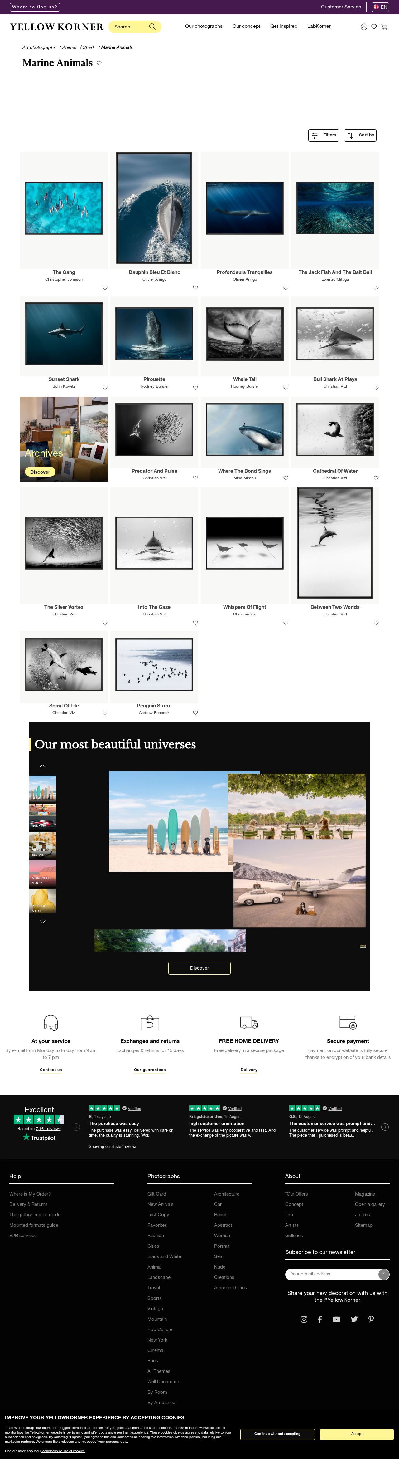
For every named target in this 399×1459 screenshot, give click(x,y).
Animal (154, 1267)
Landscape (159, 1277)
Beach (220, 1215)
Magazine (365, 1194)
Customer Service (341, 7)
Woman (222, 1236)
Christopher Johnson (64, 280)
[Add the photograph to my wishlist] (105, 288)
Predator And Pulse (154, 471)
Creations (224, 1277)
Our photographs (204, 26)
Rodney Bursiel (154, 387)
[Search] (152, 27)
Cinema (155, 1351)
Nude (219, 1267)
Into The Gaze (154, 607)
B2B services (23, 1236)
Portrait (222, 1246)
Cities (153, 1246)
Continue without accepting (277, 1434)
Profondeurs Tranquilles (245, 273)
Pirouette (154, 380)
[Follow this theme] (99, 64)
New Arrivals (160, 1204)
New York (157, 1340)
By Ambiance (161, 1403)
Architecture (226, 1194)
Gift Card (156, 1194)
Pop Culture (159, 1330)
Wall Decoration (163, 1382)
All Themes (159, 1371)
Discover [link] (199, 968)
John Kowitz (64, 387)
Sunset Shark (64, 380)
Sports (154, 1298)
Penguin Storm (154, 706)
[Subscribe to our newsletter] (384, 1274)
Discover (40, 472)
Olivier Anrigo (154, 280)
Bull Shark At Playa (335, 380)
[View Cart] (384, 27)
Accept (356, 1434)
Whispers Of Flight (244, 607)
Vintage (155, 1309)
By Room (157, 1392)
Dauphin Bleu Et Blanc (154, 273)
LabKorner (319, 26)
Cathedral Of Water (335, 471)
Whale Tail (245, 380)
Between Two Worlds (335, 607)
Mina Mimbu (244, 479)
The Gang (64, 273)
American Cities (230, 1288)
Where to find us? (35, 7)
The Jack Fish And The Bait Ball (335, 273)
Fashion (155, 1236)
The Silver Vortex (64, 607)
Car (218, 1204)
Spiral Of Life (64, 706)
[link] (56, 26)
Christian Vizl (335, 387)
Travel (153, 1288)
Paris (152, 1361)
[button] (42, 918)
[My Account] (364, 27)
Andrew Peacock (154, 713)
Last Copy (158, 1215)
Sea (218, 1257)
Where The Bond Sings (244, 471)
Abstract (223, 1225)
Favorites (157, 1225)
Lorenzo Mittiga (335, 280)
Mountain (157, 1319)
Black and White (164, 1257)
